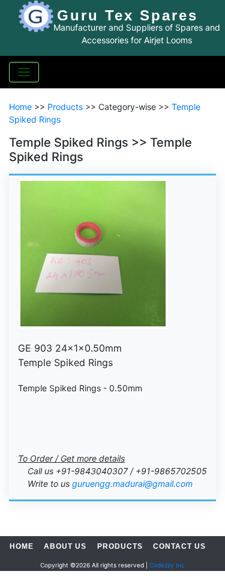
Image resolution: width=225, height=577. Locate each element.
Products (65, 107)
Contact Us (179, 546)
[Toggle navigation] (24, 72)
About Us (65, 546)
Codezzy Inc (167, 565)
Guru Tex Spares (127, 15)
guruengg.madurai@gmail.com (132, 483)
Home (20, 107)
